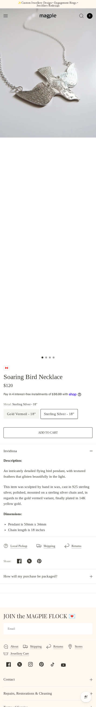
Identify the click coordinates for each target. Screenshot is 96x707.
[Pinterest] (41, 664)
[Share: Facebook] (19, 561)
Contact (9, 679)
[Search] (81, 15)
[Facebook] (8, 664)
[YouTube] (63, 665)
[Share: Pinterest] (39, 561)
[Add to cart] (48, 432)
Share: (7, 561)
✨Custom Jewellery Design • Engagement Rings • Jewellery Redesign (48, 4)
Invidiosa (10, 451)
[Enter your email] (88, 628)
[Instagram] (30, 664)
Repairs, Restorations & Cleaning (27, 693)
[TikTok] (52, 664)
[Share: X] (29, 561)
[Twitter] (19, 664)
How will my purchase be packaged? (30, 576)
